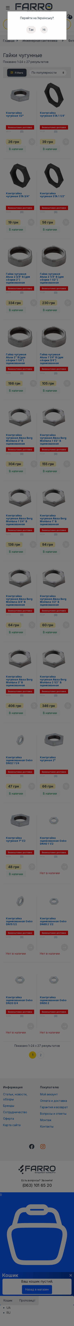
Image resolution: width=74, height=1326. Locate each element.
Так (31, 29)
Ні (44, 29)
